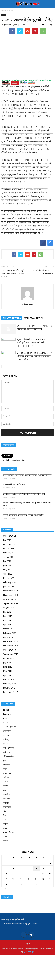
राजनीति (6, 802)
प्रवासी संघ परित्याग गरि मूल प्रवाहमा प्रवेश (43, 272)
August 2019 (9, 607)
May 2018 (7, 671)
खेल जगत (6, 764)
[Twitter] (31, 935)
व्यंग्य (4, 811)
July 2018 (7, 662)
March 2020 (8, 578)
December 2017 (10, 692)
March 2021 (8, 548)
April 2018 (7, 675)
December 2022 (10, 544)
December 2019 (10, 590)
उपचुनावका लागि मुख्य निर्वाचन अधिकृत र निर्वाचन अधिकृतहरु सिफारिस (27, 475)
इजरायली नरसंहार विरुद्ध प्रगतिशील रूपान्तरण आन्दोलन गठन (24, 494)
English (6, 709)
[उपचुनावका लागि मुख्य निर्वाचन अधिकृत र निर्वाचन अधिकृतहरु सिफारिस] (8, 329)
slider (5, 722)
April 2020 (7, 573)
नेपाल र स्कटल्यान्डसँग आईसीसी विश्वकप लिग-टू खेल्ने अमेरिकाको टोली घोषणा (27, 504)
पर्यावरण (6, 777)
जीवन (5, 769)
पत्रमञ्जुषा (7, 773)
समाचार (5, 824)
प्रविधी (5, 785)
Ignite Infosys (29, 951)
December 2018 (10, 641)
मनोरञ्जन (6, 798)
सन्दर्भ (5, 819)
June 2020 (7, 565)
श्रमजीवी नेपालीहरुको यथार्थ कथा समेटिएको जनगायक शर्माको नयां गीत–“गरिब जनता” (31, 342)
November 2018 (10, 645)
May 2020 (7, 569)
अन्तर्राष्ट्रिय (7, 731)
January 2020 (9, 586)
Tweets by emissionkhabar (13, 460)
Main (5, 718)
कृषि (4, 760)
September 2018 (10, 654)
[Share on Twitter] (50, 244)
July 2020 (7, 561)
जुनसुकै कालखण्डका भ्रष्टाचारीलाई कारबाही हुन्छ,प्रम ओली (23, 515)
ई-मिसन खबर (7, 25)
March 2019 (8, 628)
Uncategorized (9, 726)
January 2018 (9, 688)
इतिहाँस (5, 743)
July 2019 (7, 611)
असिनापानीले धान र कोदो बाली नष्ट (15, 484)
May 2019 (7, 620)
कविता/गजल (7, 752)
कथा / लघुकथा (8, 747)
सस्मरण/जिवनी (8, 832)
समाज (3, 15)
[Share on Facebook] (43, 244)
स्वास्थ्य (5, 840)
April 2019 (7, 624)
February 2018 (9, 683)
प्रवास (5, 781)
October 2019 (9, 599)
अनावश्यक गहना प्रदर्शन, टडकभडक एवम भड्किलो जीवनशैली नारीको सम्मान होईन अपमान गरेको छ (35, 356)
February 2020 (9, 582)
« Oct (3, 888)
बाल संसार (6, 794)
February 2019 (9, 633)
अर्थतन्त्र (6, 739)
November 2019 (10, 595)
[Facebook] (24, 935)
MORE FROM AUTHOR (34, 318)
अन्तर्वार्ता (6, 735)
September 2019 (10, 603)
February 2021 (9, 552)
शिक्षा (4, 815)
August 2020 (9, 557)
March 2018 (8, 679)
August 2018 (9, 658)
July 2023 (7, 540)
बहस (4, 790)
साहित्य (5, 836)
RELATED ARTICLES (12, 318)
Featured (7, 714)
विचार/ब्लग (7, 807)
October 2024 (9, 535)
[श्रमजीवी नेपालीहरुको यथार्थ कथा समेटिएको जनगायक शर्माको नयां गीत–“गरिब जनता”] (8, 342)
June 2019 (7, 616)
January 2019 (9, 637)
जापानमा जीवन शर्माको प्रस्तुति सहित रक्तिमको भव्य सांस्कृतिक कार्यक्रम (12, 273)
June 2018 (7, 666)
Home (3, 10)
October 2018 (9, 649)
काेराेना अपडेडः (8, 756)
